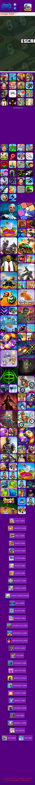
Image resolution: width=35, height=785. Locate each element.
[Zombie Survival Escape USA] (29, 80)
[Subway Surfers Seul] (29, 167)
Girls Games (20, 521)
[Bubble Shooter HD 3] (4, 151)
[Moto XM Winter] (21, 167)
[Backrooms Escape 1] (21, 88)
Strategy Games (20, 528)
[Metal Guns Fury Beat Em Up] (29, 192)
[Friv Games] (14, 5)
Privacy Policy (15, 780)
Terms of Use (25, 780)
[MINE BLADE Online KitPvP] (21, 105)
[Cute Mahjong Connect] (29, 105)
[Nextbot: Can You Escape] (4, 97)
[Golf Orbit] (12, 151)
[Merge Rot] (21, 151)
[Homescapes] (12, 88)
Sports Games (20, 543)
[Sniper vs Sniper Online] (12, 176)
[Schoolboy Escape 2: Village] (4, 88)
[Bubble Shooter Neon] (12, 159)
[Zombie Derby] (28, 10)
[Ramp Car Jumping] (4, 192)
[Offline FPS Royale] (4, 184)
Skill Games (19, 535)
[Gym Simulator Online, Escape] (4, 80)
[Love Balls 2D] (12, 97)
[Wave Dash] (21, 176)
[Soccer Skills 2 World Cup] (4, 159)
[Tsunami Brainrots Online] (4, 176)
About (7, 780)
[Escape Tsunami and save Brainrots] (12, 80)
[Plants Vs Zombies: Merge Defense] (12, 192)
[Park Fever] (29, 97)
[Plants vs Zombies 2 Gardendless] (4, 201)
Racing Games (20, 550)
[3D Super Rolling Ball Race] (29, 159)
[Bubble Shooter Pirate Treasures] (21, 97)
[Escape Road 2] (29, 88)
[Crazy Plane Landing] (29, 184)
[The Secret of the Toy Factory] (12, 105)
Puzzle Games (20, 565)
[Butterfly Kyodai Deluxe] (21, 192)
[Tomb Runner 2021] (4, 167)
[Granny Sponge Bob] (4, 105)
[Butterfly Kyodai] (12, 184)
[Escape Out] (21, 80)
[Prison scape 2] (21, 159)
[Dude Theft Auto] (29, 151)
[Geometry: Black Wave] (29, 176)
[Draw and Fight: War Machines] (12, 167)
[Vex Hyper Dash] (12, 201)
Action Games (20, 558)
